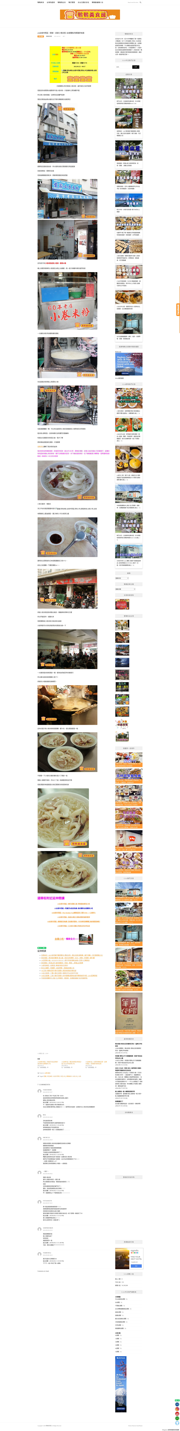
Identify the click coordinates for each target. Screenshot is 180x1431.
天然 (116, 1325)
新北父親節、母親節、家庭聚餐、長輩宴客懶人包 (57, 968)
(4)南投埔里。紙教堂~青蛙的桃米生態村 (54, 965)
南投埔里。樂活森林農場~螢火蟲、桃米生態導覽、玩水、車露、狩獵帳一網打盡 (68, 958)
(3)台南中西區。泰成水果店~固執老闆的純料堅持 (73, 917)
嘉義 (45, 1076)
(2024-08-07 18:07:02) (128, 1078)
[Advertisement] (74, 994)
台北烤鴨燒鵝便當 (120, 1309)
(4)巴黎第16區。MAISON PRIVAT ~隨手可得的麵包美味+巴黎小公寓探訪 (65, 960)
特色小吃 (63, 1076)
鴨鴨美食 (41, 2)
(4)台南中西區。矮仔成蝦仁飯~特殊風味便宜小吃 (73, 904)
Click (178, 309)
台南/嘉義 (40, 36)
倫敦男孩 (41, 446)
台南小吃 (59, 939)
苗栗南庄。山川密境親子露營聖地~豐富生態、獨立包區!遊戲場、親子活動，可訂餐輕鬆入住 (72, 955)
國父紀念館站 (119, 1318)
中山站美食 (118, 1299)
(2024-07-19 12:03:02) (128, 1104)
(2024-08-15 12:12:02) (128, 1060)
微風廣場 (117, 1328)
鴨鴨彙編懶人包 (97, 2)
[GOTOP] (177, 1423)
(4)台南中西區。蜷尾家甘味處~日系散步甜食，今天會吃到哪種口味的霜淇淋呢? (73, 921)
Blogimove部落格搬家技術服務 (170, 1430)
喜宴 (116, 1312)
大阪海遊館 (118, 1322)
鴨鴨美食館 (49, 36)
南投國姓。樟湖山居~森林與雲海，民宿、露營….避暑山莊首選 (62, 963)
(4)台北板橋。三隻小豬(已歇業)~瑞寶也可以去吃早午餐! (59, 973)
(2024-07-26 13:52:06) (128, 1095)
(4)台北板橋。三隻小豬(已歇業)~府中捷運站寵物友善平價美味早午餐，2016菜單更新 (69, 975)
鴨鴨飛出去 (62, 2)
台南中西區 (56, 1076)
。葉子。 (46, 1171)
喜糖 (116, 1315)
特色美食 (49, 1076)
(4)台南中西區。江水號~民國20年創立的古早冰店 (73, 926)
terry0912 (47, 1253)
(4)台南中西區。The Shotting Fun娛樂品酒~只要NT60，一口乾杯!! (74, 913)
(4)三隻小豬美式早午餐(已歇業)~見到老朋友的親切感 (58, 970)
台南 (66, 48)
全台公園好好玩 (83, 2)
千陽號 (117, 1305)
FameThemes (139, 1425)
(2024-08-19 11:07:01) (128, 1048)
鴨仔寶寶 (72, 2)
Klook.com (118, 351)
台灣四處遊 (51, 2)
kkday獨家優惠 (119, 378)
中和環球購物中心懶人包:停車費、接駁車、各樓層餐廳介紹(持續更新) (64, 978)
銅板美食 (69, 1076)
